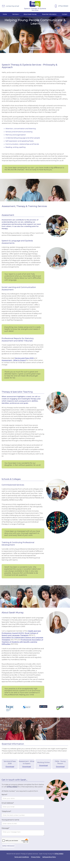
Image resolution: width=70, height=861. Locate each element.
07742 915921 (12, 787)
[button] (15, 14)
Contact (64, 14)
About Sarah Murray (30, 14)
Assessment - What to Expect (14, 360)
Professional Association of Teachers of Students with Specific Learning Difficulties (22, 642)
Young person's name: (10, 820)
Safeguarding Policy (49, 857)
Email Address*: (8, 803)
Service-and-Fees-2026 (24, 358)
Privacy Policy (35, 857)
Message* (5, 828)
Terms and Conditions (21, 857)
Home (5, 14)
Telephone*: (6, 811)
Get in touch (35, 48)
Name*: (4, 794)
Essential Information (49, 14)
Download (10, 767)
